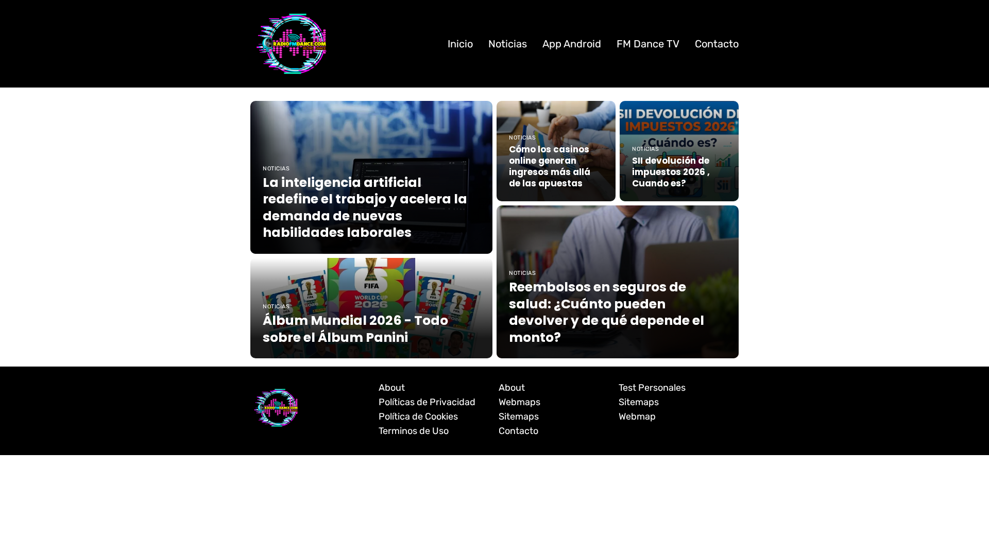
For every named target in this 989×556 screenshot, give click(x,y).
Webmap (637, 416)
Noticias (507, 44)
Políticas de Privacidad (427, 402)
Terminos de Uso (414, 431)
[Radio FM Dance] (291, 43)
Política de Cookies (418, 416)
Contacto (717, 44)
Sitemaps (519, 416)
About (392, 387)
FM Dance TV (648, 44)
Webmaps (519, 402)
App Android (571, 44)
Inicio (460, 44)
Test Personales (652, 387)
